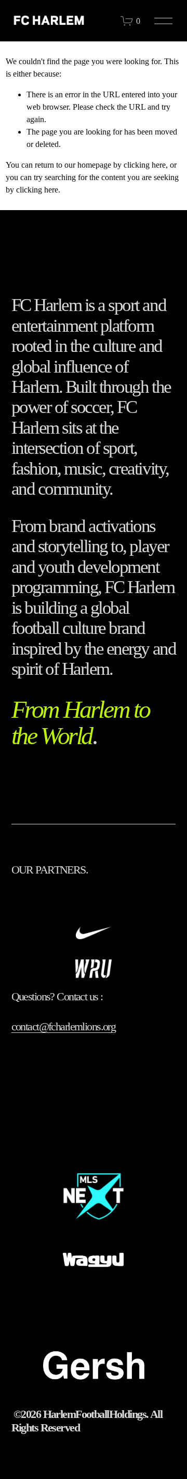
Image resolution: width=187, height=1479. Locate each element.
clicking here (145, 164)
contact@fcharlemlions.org (63, 1026)
